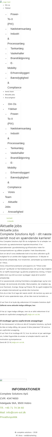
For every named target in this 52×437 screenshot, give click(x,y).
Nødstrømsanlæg (21, 28)
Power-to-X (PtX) (13, 19)
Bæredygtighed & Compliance (17, 82)
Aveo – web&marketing (27, 435)
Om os (7, 5)
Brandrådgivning (20, 58)
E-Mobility (11, 65)
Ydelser (8, 8)
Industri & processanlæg (15, 38)
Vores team (9, 91)
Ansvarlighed (10, 98)
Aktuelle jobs (10, 95)
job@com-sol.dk (33, 314)
